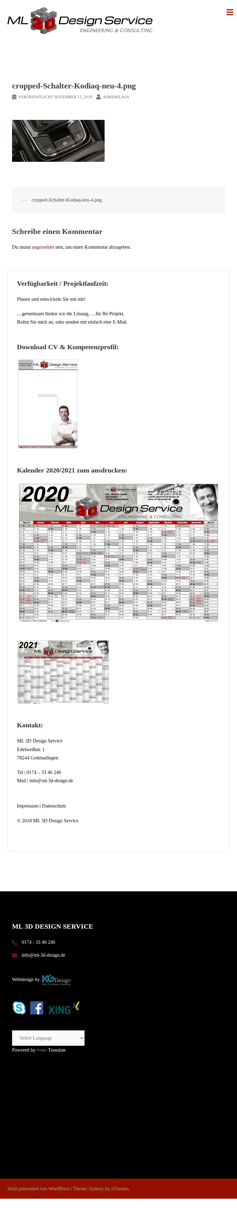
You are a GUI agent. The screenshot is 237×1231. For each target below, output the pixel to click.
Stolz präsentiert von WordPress (38, 1188)
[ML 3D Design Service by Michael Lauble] (79, 20)
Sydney (96, 1188)
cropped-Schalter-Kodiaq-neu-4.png (66, 199)
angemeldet (43, 247)
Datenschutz (54, 805)
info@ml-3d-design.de (51, 780)
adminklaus (116, 97)
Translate (57, 1050)
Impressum (27, 805)
